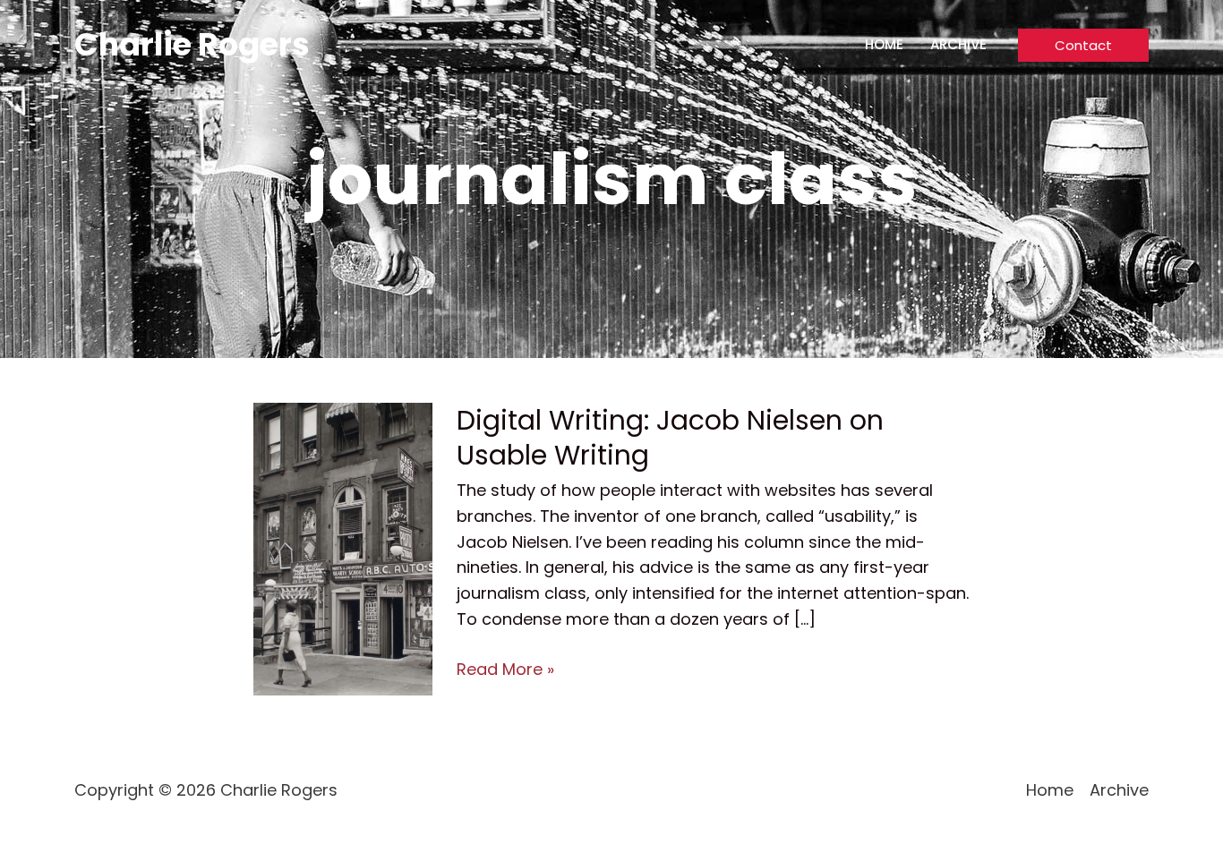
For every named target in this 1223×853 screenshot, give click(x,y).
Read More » (505, 670)
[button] (1083, 45)
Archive (958, 44)
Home (884, 44)
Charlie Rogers (192, 44)
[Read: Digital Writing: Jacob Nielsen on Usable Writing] (342, 547)
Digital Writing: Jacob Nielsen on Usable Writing (670, 437)
